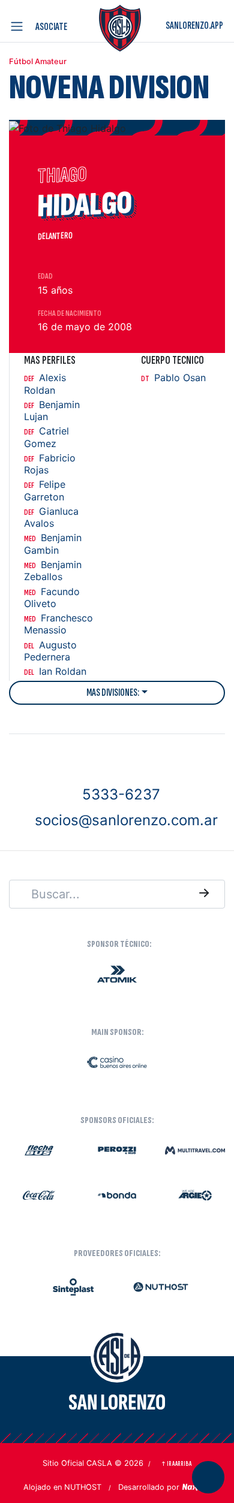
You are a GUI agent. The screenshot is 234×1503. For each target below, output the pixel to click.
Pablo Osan (173, 378)
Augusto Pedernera (50, 651)
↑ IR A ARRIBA (176, 1464)
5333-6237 (121, 793)
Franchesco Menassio (58, 624)
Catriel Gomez (46, 437)
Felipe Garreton (44, 490)
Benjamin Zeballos (53, 571)
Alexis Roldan (45, 384)
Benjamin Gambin (53, 544)
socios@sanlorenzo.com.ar (126, 820)
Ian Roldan (55, 671)
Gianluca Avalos (51, 517)
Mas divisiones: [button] (112, 692)
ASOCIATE (51, 26)
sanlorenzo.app (194, 25)
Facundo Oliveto (52, 597)
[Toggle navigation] (19, 26)
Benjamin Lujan (52, 410)
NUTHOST (82, 1487)
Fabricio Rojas (50, 464)
